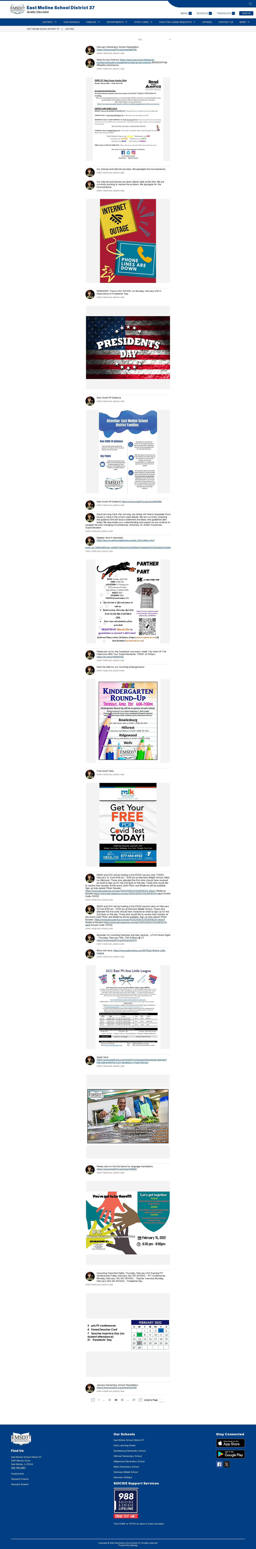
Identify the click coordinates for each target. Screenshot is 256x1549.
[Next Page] (140, 1400)
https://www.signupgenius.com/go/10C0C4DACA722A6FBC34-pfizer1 (120, 891)
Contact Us (226, 22)
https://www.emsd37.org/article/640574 (117, 940)
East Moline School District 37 (43, 29)
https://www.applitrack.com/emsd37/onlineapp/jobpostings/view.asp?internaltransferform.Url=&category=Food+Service (132, 1061)
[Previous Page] (93, 1400)
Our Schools (72, 22)
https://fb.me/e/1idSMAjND (110, 656)
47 (133, 1400)
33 (109, 1400)
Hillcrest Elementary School (128, 1456)
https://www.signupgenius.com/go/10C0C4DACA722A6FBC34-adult (128, 893)
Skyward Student (20, 1484)
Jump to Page (151, 1400)
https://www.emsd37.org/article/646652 (117, 1169)
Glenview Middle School (126, 1472)
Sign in (246, 13)
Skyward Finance (20, 1479)
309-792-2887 (18, 1467)
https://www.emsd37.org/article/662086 (142, 501)
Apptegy (134, 1545)
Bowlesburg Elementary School (130, 1450)
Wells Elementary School (126, 1466)
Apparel (207, 22)
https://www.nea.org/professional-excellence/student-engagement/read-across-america (126, 61)
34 (116, 1400)
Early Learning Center (125, 1445)
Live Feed (69, 29)
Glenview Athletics (123, 1477)
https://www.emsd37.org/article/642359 (117, 1387)
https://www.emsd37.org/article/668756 (117, 49)
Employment (17, 1473)
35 (122, 1400)
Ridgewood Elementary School (129, 1461)
